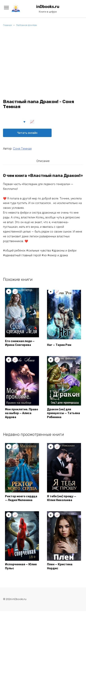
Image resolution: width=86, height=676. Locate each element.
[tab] (43, 161)
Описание (43, 161)
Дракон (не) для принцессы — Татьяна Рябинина (63, 413)
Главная (7, 25)
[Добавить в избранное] (24, 121)
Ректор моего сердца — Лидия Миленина (21, 498)
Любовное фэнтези (26, 25)
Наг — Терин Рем (59, 345)
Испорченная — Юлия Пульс (21, 566)
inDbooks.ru (47, 6)
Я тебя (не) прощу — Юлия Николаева (61, 498)
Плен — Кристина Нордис (59, 566)
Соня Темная (22, 148)
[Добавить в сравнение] (32, 121)
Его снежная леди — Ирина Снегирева (20, 343)
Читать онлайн (27, 133)
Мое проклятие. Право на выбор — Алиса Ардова (21, 413)
